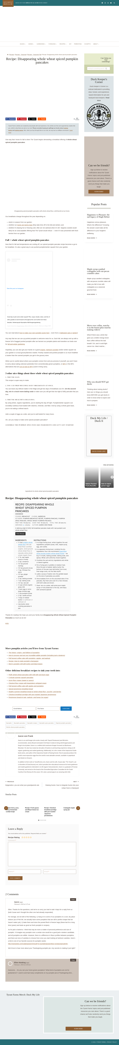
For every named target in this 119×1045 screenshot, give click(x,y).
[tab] (38, 820)
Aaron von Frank (25, 736)
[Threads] (108, 3)
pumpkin (9, 723)
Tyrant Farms (20, 326)
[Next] (78, 808)
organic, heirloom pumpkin (49, 350)
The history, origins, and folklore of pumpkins (24, 653)
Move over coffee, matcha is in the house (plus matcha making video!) (99, 327)
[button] (16, 514)
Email (46, 871)
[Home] (7, 54)
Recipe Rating (14, 837)
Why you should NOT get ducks (98, 383)
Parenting (78, 44)
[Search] (106, 68)
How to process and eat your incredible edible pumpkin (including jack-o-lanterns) (37, 655)
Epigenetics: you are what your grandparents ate (22, 783)
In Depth (87, 44)
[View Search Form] (114, 3)
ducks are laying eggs (24, 225)
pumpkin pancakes (19, 723)
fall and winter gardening (16, 344)
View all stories (108, 465)
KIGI (7, 623)
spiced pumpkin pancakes (63, 723)
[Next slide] (109, 116)
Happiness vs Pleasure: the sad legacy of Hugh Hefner (98, 216)
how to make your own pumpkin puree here (34, 333)
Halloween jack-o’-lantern (68, 333)
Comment (12, 840)
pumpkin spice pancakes (46, 723)
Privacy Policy (112, 1042)
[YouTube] (111, 3)
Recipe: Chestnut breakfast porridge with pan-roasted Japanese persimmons (50, 811)
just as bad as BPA (26, 367)
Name (11, 871)
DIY (70, 44)
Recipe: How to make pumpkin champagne (23, 661)
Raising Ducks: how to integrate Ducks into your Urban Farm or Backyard (62, 785)
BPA (64, 364)
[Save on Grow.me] (48, 119)
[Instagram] (105, 3)
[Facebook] (102, 3)
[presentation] (99, 255)
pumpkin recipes (32, 723)
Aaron (16, 902)
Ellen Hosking (20, 963)
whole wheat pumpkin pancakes (15, 727)
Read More (92, 238)
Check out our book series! (31, 2)
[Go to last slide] (6, 808)
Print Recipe (20, 534)
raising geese (19, 130)
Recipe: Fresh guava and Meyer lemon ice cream (32, 810)
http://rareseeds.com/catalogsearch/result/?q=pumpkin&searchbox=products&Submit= (38, 944)
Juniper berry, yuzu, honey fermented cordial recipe (12, 810)
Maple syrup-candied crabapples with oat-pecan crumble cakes (98, 271)
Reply (73, 899)
